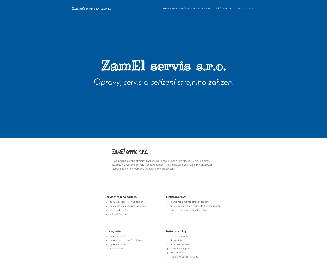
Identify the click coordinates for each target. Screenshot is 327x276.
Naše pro (172, 231)
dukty (183, 231)
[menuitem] (167, 8)
